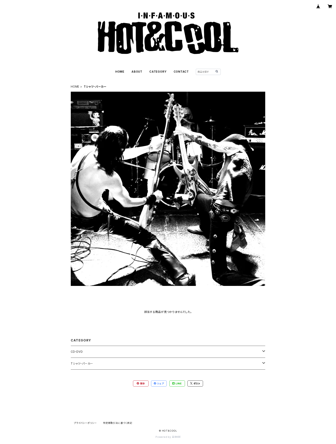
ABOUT (136, 71)
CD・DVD (77, 351)
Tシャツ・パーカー (82, 363)
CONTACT (181, 71)
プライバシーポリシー (85, 422)
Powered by (164, 436)
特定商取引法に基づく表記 (117, 422)
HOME (119, 71)
